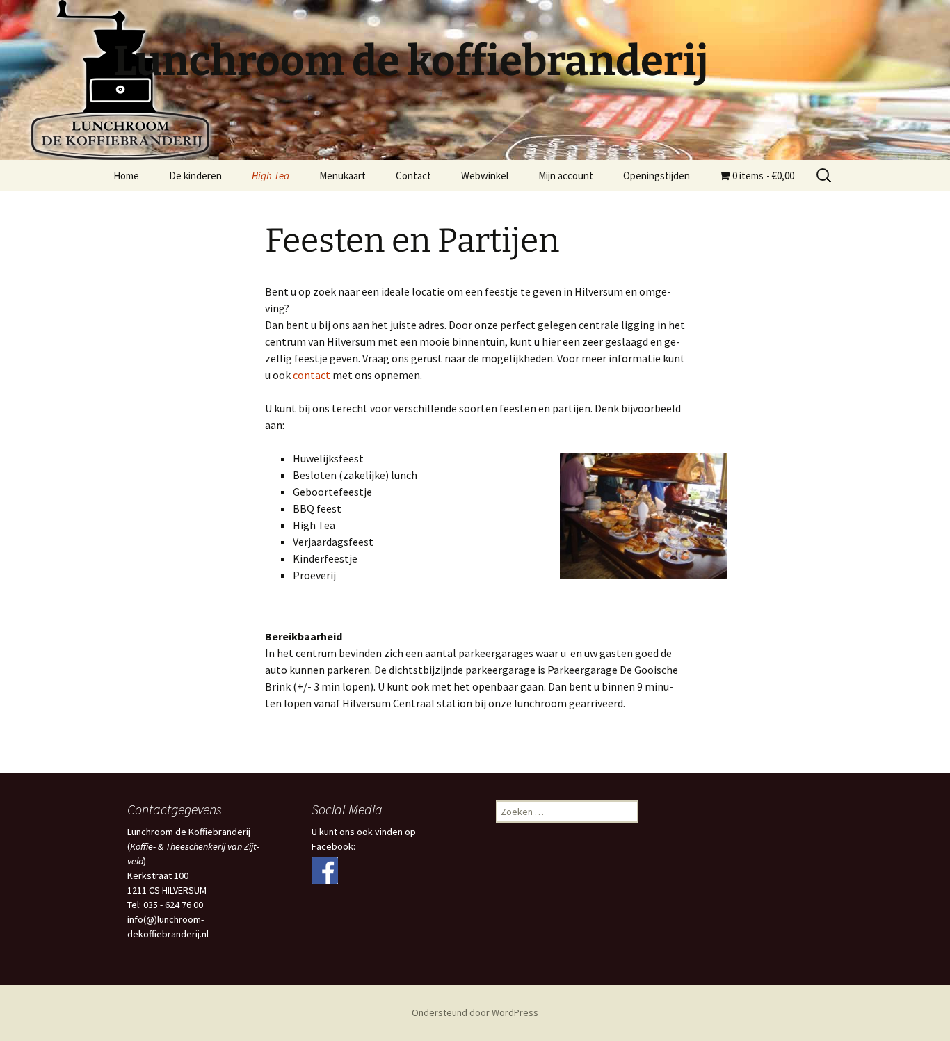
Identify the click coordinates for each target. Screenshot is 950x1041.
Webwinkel (484, 175)
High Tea (270, 175)
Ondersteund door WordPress (475, 1012)
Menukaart (342, 175)
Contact (413, 175)
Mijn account (565, 175)
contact (311, 375)
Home (126, 175)
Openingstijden (656, 175)
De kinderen (195, 175)
